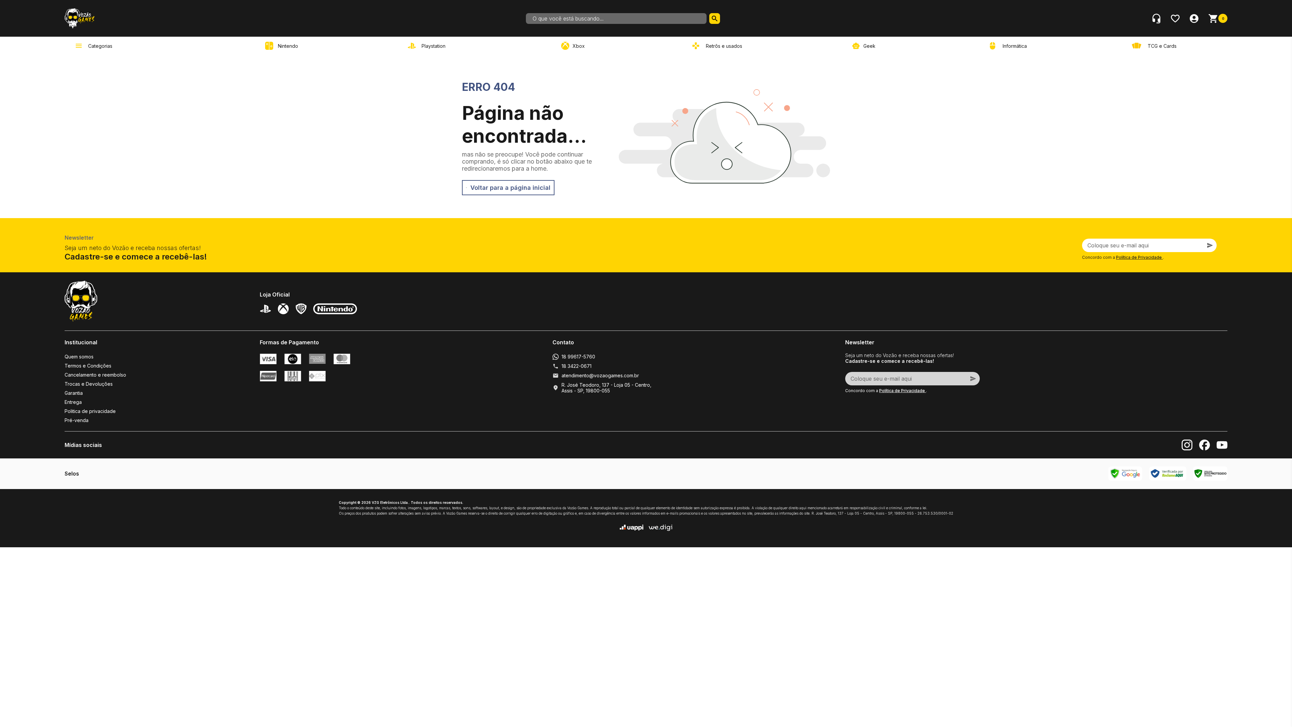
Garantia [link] (74, 393)
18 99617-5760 (578, 356)
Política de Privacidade (1139, 257)
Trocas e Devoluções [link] (89, 384)
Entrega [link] (73, 402)
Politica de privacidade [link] (90, 411)
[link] (428, 46)
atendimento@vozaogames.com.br (600, 375)
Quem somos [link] (79, 356)
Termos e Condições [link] (88, 366)
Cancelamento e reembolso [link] (95, 375)
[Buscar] (714, 18)
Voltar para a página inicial (510, 187)
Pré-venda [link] (76, 420)
